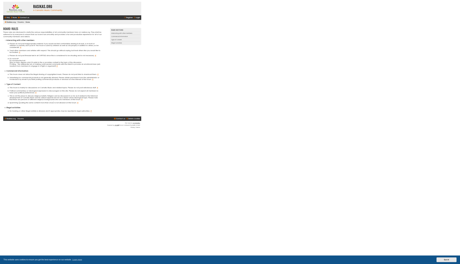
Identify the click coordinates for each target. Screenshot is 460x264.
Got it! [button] (446, 260)
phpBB (117, 125)
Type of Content (116, 40)
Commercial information (119, 36)
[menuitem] (7, 17)
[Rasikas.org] (17, 8)
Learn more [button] (77, 260)
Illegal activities (116, 43)
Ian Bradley (136, 123)
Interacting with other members (121, 33)
